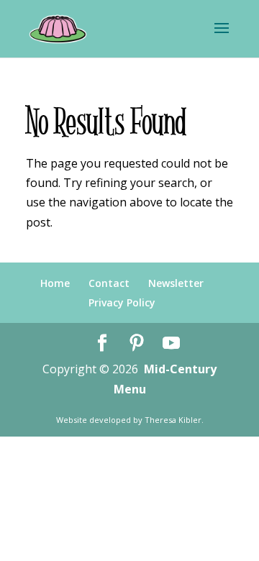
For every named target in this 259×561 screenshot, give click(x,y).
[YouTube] (171, 343)
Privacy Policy (121, 302)
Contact (109, 283)
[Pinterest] (136, 343)
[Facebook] (102, 343)
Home (55, 283)
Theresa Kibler (173, 419)
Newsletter (176, 283)
